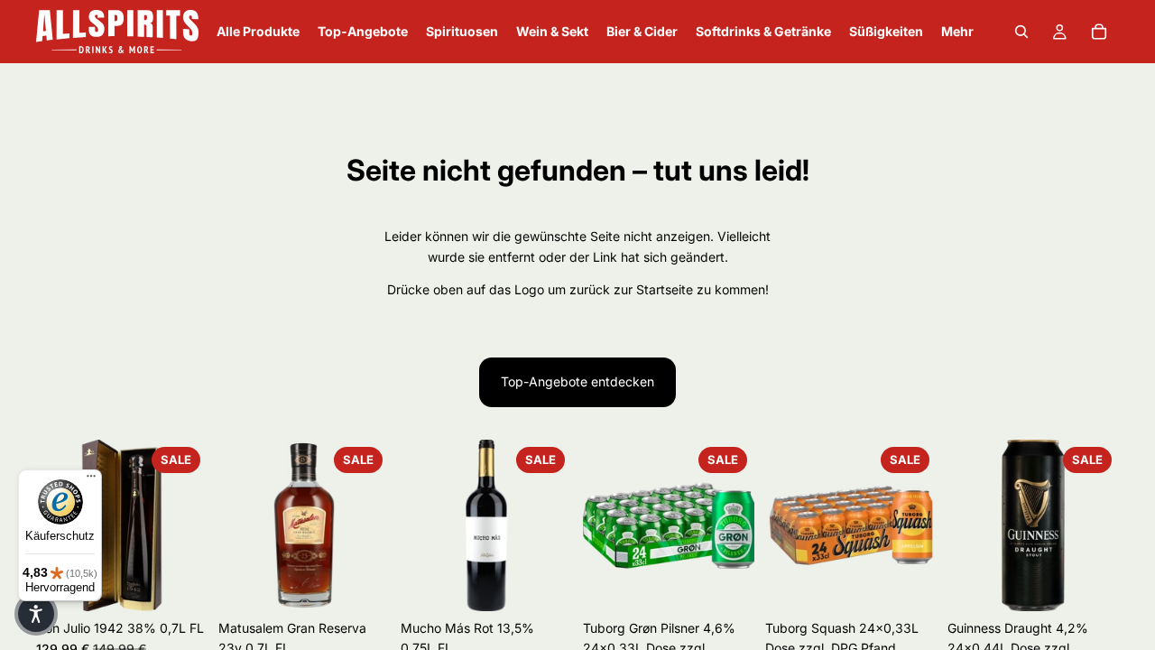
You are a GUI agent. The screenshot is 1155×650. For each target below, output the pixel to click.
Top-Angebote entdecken (577, 381)
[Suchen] (1021, 31)
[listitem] (957, 31)
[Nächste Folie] (188, 525)
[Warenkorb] (1099, 31)
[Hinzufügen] (179, 583)
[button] (36, 614)
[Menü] (91, 480)
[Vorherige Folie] (603, 525)
